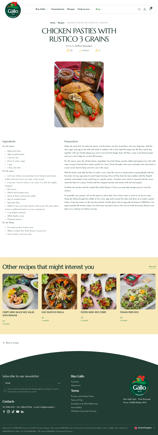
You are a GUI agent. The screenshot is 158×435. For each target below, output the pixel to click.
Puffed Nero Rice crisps (93, 312)
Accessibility (76, 408)
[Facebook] (3, 411)
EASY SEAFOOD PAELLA (53, 312)
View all (152, 267)
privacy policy (37, 389)
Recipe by (79, 46)
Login (32, 56)
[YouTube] (17, 411)
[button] (139, 9)
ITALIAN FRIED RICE (129, 312)
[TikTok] (13, 411)
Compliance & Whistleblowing (84, 404)
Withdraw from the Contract (83, 411)
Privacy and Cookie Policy (82, 396)
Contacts (75, 382)
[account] (145, 9)
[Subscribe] (59, 383)
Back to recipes (12, 343)
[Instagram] (8, 411)
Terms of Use (77, 400)
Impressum (76, 386)
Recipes (61, 23)
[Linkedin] (22, 411)
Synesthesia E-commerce (64, 431)
